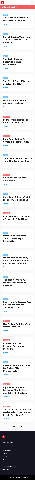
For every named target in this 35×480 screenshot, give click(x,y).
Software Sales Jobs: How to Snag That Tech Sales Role (17, 160)
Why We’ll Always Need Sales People (15, 179)
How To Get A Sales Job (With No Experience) (14, 102)
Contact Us (6, 453)
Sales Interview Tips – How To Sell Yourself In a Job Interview (16, 39)
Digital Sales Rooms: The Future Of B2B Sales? (15, 121)
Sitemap (26, 477)
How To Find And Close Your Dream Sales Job (17, 325)
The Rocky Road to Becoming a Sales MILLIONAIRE (12, 61)
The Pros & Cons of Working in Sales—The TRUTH (17, 82)
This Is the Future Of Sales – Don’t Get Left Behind (17, 19)
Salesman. (18, 477)
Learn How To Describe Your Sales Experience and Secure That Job (17, 304)
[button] (33, 2)
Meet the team (7, 450)
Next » (21, 427)
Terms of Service (7, 463)
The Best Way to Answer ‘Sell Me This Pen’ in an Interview (15, 282)
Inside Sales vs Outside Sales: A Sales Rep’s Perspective (14, 238)
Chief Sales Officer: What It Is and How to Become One (16, 198)
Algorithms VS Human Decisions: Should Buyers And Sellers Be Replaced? (16, 390)
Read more (6, 24)
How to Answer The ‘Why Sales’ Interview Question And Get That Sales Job (16, 260)
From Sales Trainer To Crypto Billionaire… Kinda (16, 140)
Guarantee (6, 469)
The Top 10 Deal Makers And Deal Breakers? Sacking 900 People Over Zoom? (17, 412)
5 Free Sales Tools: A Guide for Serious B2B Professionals (16, 368)
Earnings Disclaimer (8, 466)
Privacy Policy (6, 460)
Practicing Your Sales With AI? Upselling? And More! (16, 218)
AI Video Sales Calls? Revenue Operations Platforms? (13, 346)
